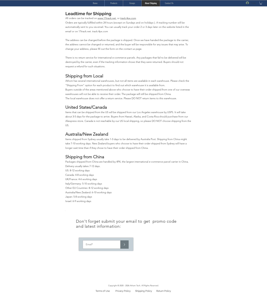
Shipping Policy (143, 291)
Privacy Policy (123, 291)
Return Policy (163, 291)
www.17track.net (107, 18)
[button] (261, 3)
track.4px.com (128, 18)
